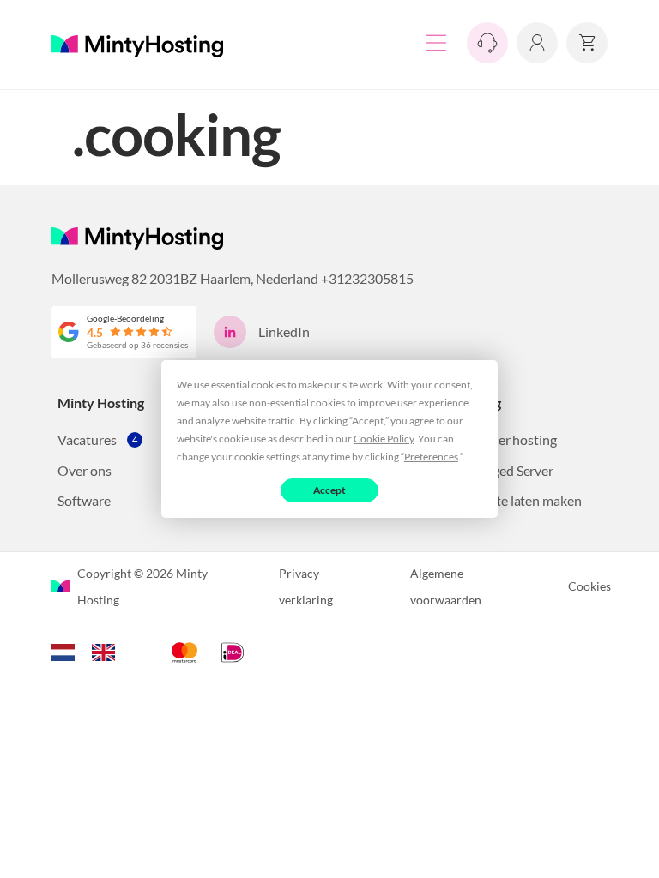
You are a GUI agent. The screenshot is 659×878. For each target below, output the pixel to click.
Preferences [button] (431, 456)
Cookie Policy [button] (384, 438)
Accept (330, 490)
